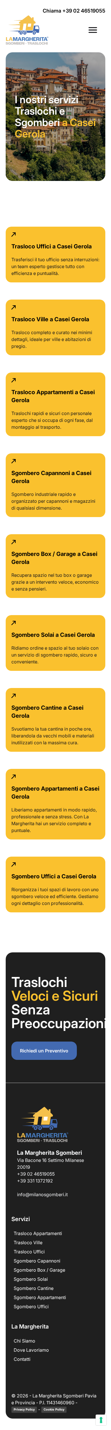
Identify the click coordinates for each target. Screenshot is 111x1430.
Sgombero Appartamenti (40, 1297)
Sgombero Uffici (31, 1306)
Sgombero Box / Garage (39, 1270)
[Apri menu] (93, 30)
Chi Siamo (24, 1341)
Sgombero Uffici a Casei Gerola (53, 876)
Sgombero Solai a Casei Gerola (53, 634)
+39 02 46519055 (36, 1174)
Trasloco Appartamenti (38, 1233)
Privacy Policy (24, 1409)
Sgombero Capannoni (37, 1261)
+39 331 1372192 (35, 1181)
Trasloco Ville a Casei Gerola (50, 319)
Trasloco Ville (28, 1242)
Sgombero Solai (31, 1279)
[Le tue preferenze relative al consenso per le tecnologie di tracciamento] (101, 1420)
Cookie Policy (54, 1409)
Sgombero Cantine (34, 1288)
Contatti (22, 1359)
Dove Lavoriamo (31, 1350)
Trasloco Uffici (29, 1252)
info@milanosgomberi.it (42, 1194)
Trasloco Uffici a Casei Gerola (51, 246)
